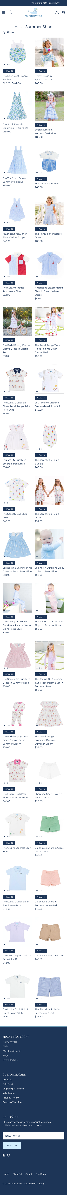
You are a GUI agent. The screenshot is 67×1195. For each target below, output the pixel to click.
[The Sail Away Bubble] (49, 160)
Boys (5, 1055)
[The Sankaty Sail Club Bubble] (49, 436)
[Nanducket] (33, 12)
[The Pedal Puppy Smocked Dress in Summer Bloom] (49, 713)
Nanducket (16, 1183)
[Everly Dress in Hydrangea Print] (49, 52)
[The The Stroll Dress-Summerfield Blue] (17, 160)
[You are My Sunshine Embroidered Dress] (17, 436)
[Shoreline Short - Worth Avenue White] (49, 770)
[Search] (10, 12)
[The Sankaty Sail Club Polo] (17, 490)
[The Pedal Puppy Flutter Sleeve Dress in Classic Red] (17, 321)
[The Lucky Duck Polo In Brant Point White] (17, 986)
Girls (5, 1046)
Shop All (17, 1174)
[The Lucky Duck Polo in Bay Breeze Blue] (17, 878)
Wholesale (8, 1093)
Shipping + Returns (13, 1088)
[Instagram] (8, 1155)
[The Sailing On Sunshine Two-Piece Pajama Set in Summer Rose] (49, 655)
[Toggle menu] (3, 12)
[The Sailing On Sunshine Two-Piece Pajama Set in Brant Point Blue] (17, 598)
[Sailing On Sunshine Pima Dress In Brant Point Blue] (17, 544)
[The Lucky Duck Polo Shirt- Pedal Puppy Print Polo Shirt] (17, 379)
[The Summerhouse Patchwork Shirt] (17, 264)
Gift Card (8, 1084)
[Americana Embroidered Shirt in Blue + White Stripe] (49, 264)
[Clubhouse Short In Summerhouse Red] (49, 878)
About (29, 1174)
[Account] (56, 12)
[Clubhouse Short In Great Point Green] (49, 824)
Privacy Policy (11, 1097)
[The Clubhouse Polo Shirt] (17, 824)
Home (6, 1174)
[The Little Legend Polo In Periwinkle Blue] (17, 932)
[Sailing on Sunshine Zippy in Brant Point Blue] (49, 544)
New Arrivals (10, 1041)
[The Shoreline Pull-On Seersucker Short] (49, 986)
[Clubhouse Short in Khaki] (49, 932)
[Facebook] (4, 1155)
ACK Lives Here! (11, 1050)
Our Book (41, 1174)
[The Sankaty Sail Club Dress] (49, 490)
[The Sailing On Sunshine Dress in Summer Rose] (17, 655)
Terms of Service (12, 1102)
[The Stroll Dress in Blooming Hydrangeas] (17, 106)
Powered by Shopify (33, 1183)
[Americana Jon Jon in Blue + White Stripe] (17, 210)
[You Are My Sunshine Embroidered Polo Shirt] (49, 379)
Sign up (12, 1145)
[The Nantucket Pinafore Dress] (49, 210)
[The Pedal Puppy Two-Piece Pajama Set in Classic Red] (49, 321)
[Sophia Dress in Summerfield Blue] (49, 106)
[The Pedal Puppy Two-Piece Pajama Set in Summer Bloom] (17, 713)
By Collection (10, 1060)
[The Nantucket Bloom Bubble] (17, 52)
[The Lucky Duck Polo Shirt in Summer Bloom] (17, 770)
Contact (7, 1079)
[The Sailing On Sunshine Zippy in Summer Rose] (49, 598)
